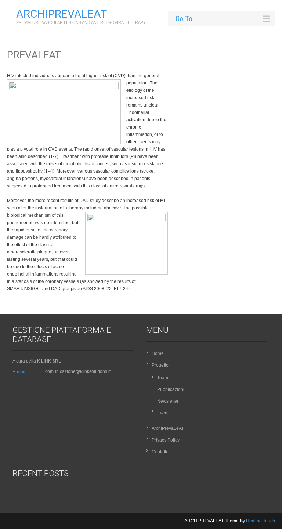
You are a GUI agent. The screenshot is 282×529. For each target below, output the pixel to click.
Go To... (186, 18)
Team (162, 377)
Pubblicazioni (170, 389)
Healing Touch (260, 520)
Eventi (163, 412)
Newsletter (167, 401)
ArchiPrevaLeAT (168, 428)
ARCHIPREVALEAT (61, 13)
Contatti (159, 451)
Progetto (160, 365)
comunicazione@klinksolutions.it (78, 371)
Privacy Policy (166, 440)
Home (158, 353)
